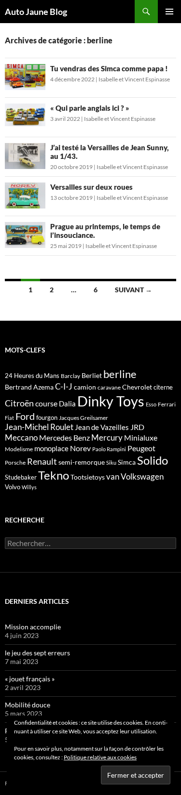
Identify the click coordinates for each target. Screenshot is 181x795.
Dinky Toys (110, 400)
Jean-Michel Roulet (39, 427)
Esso (151, 404)
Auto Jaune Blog (36, 11)
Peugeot (141, 448)
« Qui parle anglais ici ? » (89, 108)
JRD (137, 426)
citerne (163, 387)
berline (120, 373)
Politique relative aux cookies (100, 757)
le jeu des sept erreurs (37, 653)
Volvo (12, 487)
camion (85, 387)
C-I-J (63, 386)
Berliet (92, 375)
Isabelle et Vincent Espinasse (134, 79)
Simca (127, 462)
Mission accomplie (33, 627)
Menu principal (169, 11)
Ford (25, 416)
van (112, 476)
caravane (109, 387)
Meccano (21, 437)
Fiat (9, 418)
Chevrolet (137, 387)
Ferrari (167, 404)
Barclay (70, 375)
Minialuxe (140, 437)
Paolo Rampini (109, 449)
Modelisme (19, 449)
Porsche (15, 462)
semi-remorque (81, 462)
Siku (111, 462)
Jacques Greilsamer (83, 417)
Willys (29, 487)
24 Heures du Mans (32, 375)
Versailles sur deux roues (91, 186)
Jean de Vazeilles (102, 427)
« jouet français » (30, 679)
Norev (80, 448)
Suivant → (133, 290)
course (46, 403)
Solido (152, 460)
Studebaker (21, 477)
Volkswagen (142, 476)
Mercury (107, 438)
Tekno (53, 475)
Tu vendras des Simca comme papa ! (109, 68)
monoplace (51, 448)
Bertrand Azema (29, 387)
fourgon (46, 417)
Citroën (19, 403)
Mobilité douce (27, 705)
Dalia (67, 403)
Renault (42, 461)
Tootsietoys (87, 477)
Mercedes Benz (64, 437)
